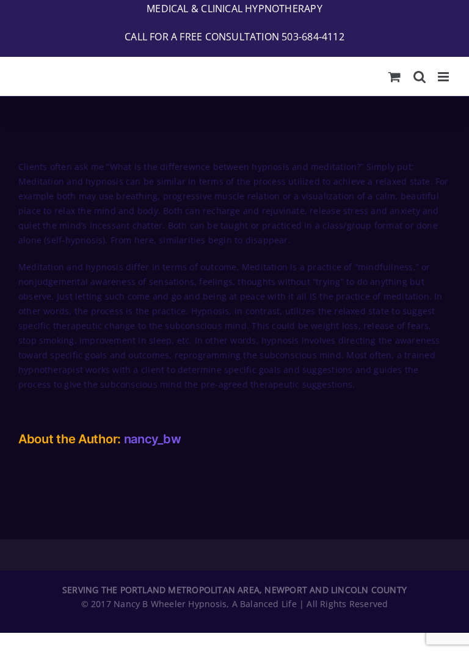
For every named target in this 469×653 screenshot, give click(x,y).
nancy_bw (152, 439)
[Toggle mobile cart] (394, 76)
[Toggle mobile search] (419, 76)
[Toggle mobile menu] (444, 76)
